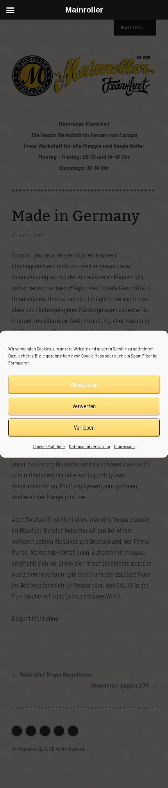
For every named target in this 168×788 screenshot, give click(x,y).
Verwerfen (84, 405)
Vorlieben (84, 427)
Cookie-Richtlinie (49, 445)
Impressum (124, 445)
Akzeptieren (84, 384)
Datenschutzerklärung (89, 445)
